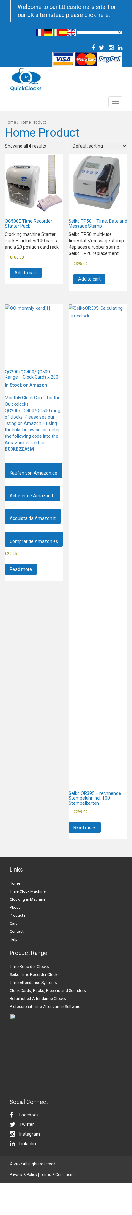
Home (10, 122)
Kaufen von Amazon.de (33, 473)
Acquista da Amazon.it (33, 518)
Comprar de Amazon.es (34, 541)
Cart (13, 923)
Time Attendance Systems (33, 982)
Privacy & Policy (24, 1174)
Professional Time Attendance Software (45, 1006)
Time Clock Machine (28, 891)
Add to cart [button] (25, 272)
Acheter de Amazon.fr (32, 495)
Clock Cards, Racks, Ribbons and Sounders (48, 990)
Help (13, 939)
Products (18, 915)
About (15, 907)
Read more (21, 569)
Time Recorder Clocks (29, 966)
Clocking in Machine (27, 899)
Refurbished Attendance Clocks (38, 998)
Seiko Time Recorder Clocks (35, 974)
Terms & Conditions (57, 1174)
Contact (17, 931)
